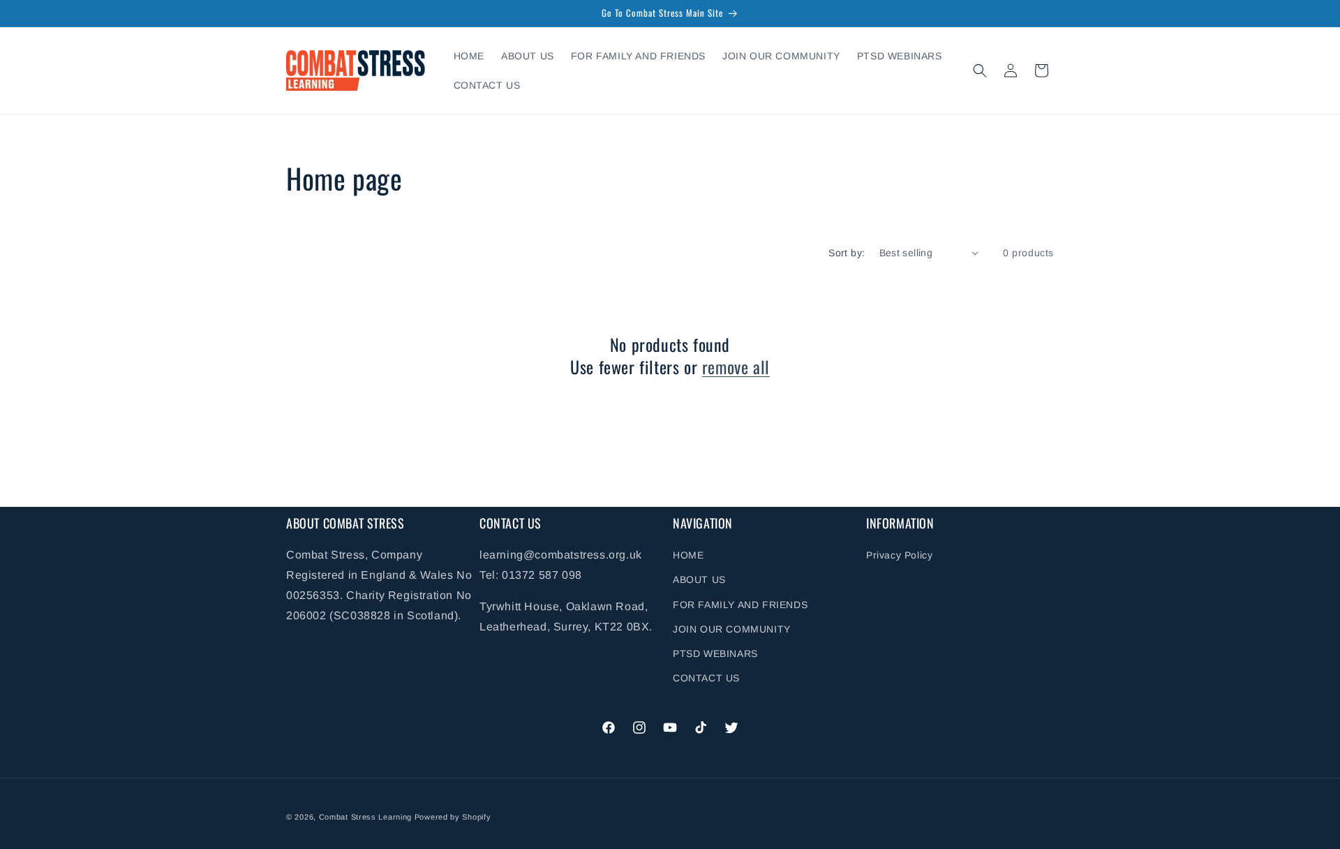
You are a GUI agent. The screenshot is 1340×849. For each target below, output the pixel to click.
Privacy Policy (899, 555)
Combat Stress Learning (365, 817)
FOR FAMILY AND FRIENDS (740, 604)
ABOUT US (699, 580)
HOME (688, 555)
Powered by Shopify (453, 817)
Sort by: (846, 252)
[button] (980, 70)
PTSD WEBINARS (715, 653)
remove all (736, 366)
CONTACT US (706, 678)
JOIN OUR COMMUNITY (732, 629)
